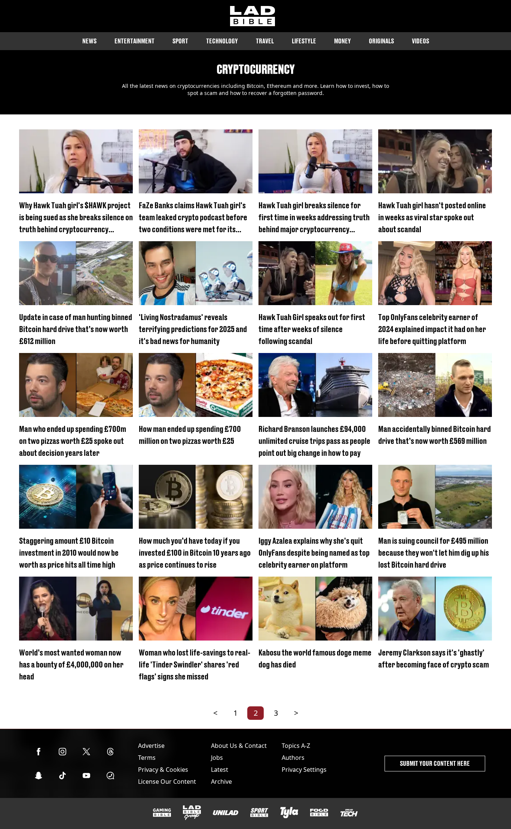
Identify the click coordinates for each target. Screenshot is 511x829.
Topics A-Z (296, 746)
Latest (219, 769)
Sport (180, 41)
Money (342, 41)
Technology (222, 41)
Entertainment (134, 41)
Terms (147, 757)
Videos (420, 41)
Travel (265, 41)
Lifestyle (304, 41)
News (89, 41)
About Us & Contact (239, 746)
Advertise (151, 746)
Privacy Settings (304, 769)
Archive (221, 781)
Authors (293, 757)
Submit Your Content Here (435, 763)
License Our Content (167, 781)
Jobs (217, 757)
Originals (381, 41)
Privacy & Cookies (163, 769)
